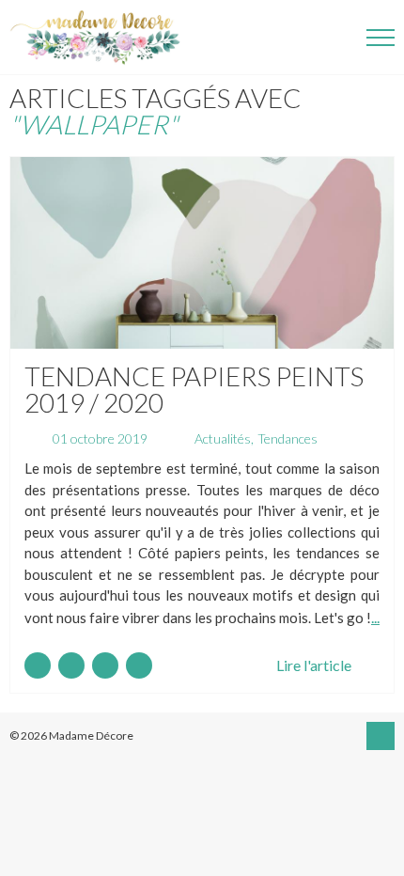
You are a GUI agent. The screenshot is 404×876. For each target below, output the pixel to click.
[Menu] (380, 37)
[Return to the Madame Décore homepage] (103, 37)
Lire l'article (313, 665)
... (375, 617)
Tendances (287, 438)
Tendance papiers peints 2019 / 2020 (194, 389)
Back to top (380, 736)
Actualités (222, 438)
